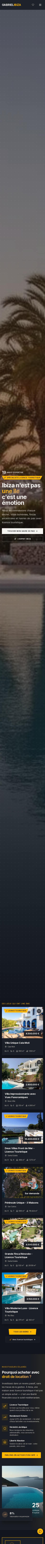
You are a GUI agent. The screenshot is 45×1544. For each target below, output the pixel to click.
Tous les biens (21, 1332)
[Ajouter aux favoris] (39, 1011)
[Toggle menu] (40, 5)
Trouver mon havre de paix (21, 531)
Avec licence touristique (22, 1339)
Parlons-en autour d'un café (20, 1455)
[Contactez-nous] (40, 1531)
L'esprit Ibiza (24, 539)
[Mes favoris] (33, 5)
